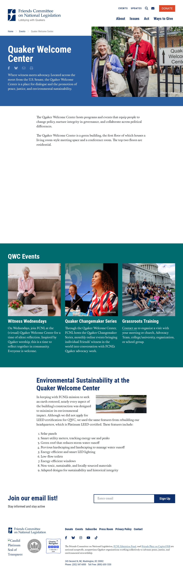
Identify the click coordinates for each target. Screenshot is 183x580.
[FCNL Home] (27, 533)
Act (146, 18)
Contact (138, 529)
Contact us (129, 328)
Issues (134, 18)
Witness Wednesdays (27, 321)
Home (10, 31)
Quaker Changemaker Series (91, 321)
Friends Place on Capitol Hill (156, 546)
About (120, 18)
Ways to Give (163, 18)
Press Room (106, 529)
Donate (69, 529)
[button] (146, 8)
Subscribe (91, 529)
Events (123, 8)
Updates (136, 8)
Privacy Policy (123, 529)
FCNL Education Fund (125, 546)
